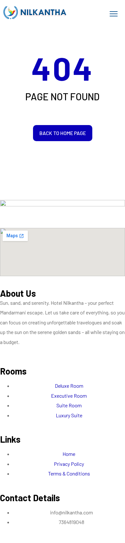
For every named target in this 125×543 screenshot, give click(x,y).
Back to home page (62, 133)
